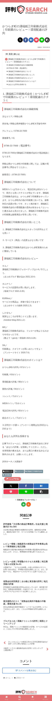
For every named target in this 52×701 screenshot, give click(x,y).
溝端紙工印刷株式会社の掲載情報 (20, 65)
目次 (11, 54)
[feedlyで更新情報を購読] (23, 504)
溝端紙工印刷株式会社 (34, 471)
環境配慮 (8, 475)
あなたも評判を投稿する (17, 84)
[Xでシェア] (20, 39)
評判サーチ (9, 471)
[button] (47, 39)
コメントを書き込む (27, 670)
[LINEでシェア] (41, 39)
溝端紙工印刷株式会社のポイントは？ (22, 81)
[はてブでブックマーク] (31, 39)
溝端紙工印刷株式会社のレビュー (20, 78)
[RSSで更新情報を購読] (28, 504)
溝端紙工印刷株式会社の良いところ (21, 75)
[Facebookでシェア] (25, 39)
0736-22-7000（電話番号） (18, 68)
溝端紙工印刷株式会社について (19, 71)
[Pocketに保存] (36, 39)
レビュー (20, 471)
